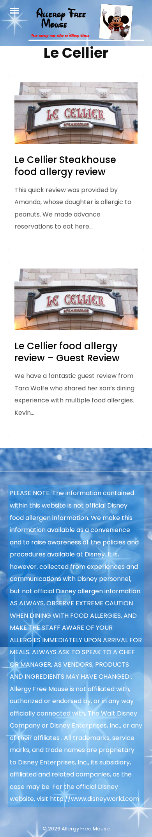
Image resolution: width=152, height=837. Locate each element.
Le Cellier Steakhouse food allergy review (65, 165)
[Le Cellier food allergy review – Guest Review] (76, 328)
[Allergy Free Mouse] (86, 25)
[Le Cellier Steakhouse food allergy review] (76, 141)
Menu (18, 10)
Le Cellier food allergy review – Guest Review (67, 352)
